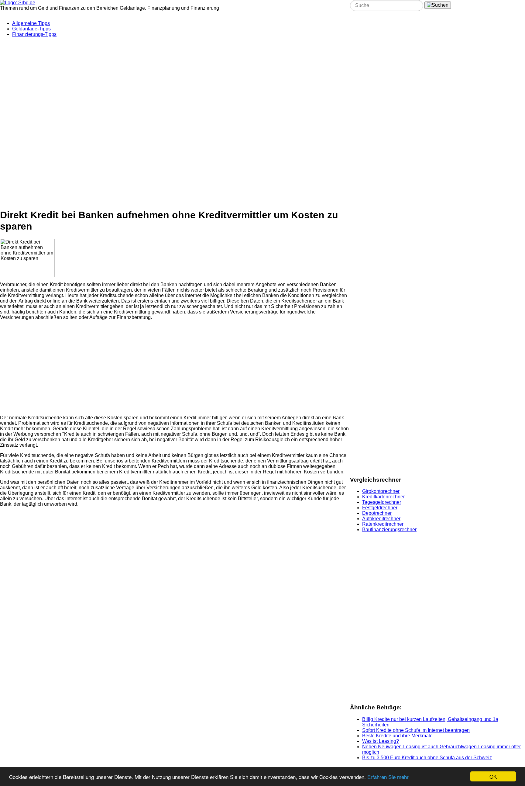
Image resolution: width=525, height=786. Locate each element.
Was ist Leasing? (380, 741)
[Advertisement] (147, 80)
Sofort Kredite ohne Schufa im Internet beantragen (416, 730)
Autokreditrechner (381, 518)
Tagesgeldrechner (381, 502)
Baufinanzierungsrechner (389, 529)
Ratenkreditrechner (382, 524)
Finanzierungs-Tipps (34, 34)
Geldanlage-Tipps (31, 28)
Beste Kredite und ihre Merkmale (397, 735)
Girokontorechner (381, 491)
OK (493, 776)
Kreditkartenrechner (383, 496)
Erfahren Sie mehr (388, 777)
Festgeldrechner (379, 507)
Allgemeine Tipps (31, 23)
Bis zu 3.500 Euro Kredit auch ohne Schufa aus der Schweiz (427, 757)
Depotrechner (377, 513)
